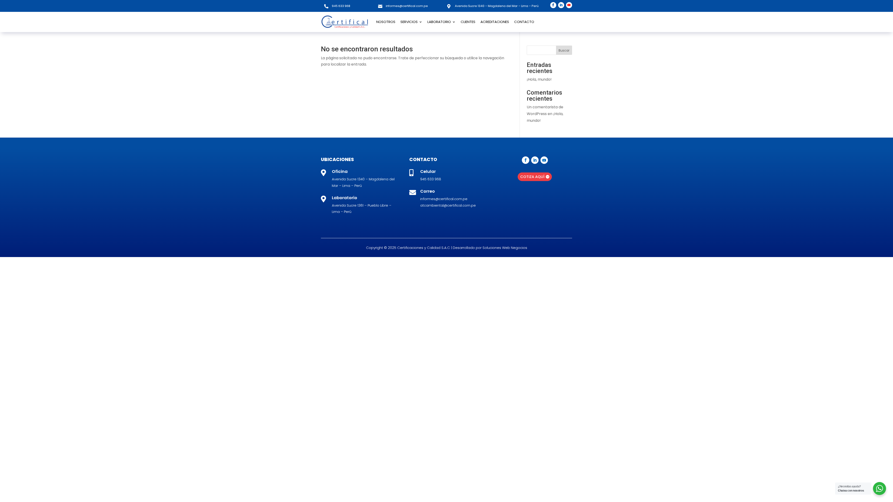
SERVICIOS (409, 21)
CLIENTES (468, 21)
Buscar (564, 50)
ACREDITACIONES (494, 21)
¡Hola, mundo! (539, 79)
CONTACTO (524, 21)
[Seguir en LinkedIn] (561, 5)
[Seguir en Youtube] (569, 5)
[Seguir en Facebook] (553, 5)
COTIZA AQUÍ (532, 176)
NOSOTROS (385, 21)
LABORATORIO (439, 21)
